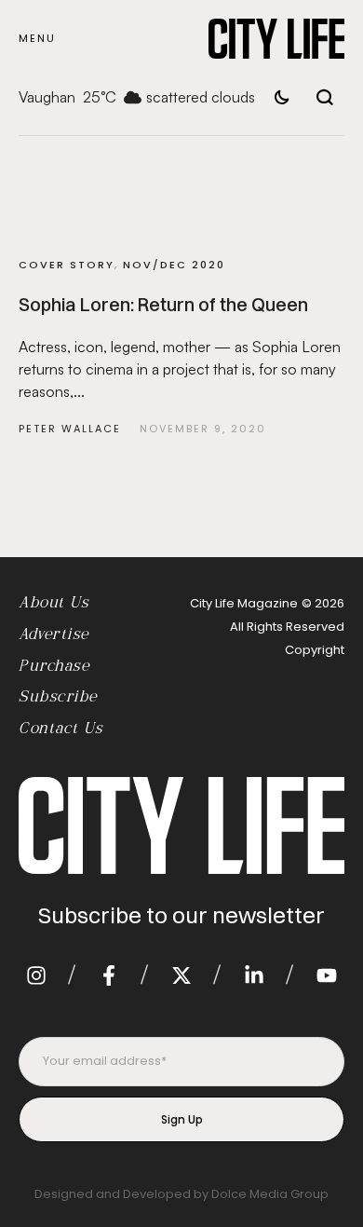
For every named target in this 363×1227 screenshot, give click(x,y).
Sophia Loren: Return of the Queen (163, 304)
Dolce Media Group (270, 1194)
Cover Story (66, 264)
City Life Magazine (244, 603)
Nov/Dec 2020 (174, 264)
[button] (37, 39)
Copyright (314, 650)
